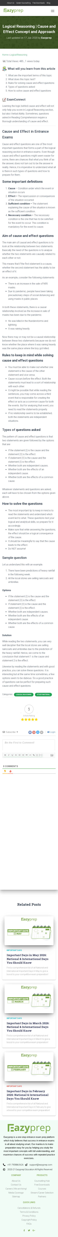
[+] (40, 755)
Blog (48, 3)
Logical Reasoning (18, 55)
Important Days (14, 950)
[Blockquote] (26, 755)
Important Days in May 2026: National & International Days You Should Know (27, 958)
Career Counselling (23, 3)
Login (52, 732)
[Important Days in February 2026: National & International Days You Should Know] (29, 1066)
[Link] (33, 755)
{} (37, 755)
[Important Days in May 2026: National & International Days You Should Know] (29, 930)
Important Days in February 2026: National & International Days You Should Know (27, 1094)
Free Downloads (39, 3)
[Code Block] (30, 755)
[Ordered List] (19, 755)
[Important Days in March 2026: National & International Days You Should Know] (29, 998)
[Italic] (8, 755)
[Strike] (16, 755)
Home (5, 55)
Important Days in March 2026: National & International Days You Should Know (28, 1026)
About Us (10, 3)
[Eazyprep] (14, 11)
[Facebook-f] (24, 1230)
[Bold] (5, 755)
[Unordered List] (23, 755)
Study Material (43, 694)
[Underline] (12, 755)
